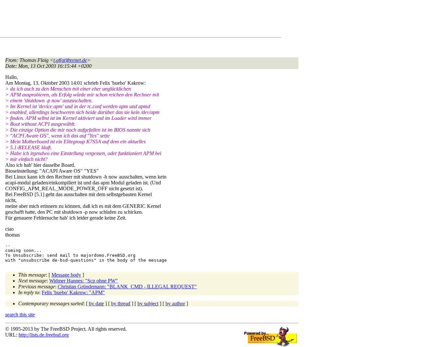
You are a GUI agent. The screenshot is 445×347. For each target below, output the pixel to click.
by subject (147, 303)
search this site (20, 314)
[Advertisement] (123, 20)
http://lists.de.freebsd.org (44, 335)
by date (96, 303)
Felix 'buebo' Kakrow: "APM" (73, 292)
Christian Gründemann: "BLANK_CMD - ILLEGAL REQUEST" (127, 286)
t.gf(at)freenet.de (70, 60)
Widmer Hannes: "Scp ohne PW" (83, 280)
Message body (66, 275)
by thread (120, 303)
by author (175, 303)
